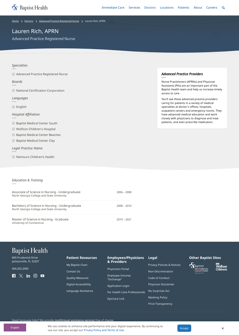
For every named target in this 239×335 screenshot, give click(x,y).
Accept (184, 328)
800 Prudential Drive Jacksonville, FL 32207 (25, 259)
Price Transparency (160, 303)
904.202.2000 (20, 268)
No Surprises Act (158, 291)
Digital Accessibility (78, 284)
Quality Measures (77, 278)
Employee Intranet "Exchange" (119, 277)
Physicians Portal (118, 269)
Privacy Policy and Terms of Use (104, 330)
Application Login (118, 286)
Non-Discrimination (160, 271)
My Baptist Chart (76, 265)
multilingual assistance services (75, 320)
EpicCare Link (115, 298)
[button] (113, 7)
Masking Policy (157, 297)
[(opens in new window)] (221, 269)
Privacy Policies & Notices (164, 265)
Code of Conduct (159, 278)
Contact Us (73, 271)
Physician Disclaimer (161, 284)
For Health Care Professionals (126, 292)
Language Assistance (79, 291)
